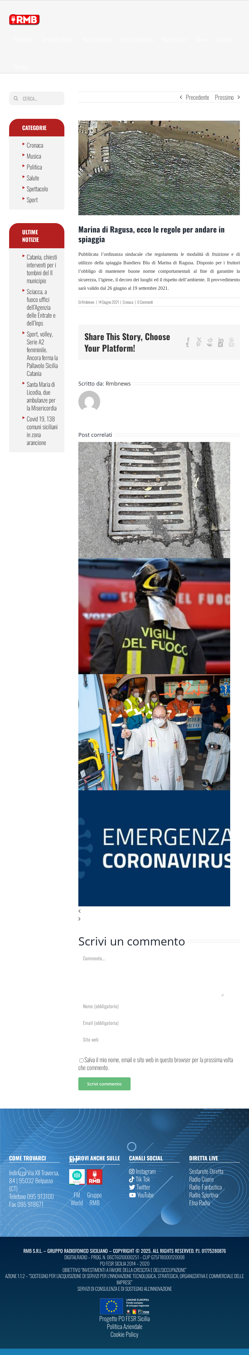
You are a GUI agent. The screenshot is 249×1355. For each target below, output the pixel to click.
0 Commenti (145, 302)
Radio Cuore (201, 1178)
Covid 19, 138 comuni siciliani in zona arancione (42, 430)
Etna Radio (199, 1202)
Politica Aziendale (124, 1326)
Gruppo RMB (94, 1198)
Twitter (142, 1186)
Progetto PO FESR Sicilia (124, 1318)
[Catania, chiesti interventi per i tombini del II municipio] (154, 445)
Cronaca (128, 302)
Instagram (145, 1171)
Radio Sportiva (203, 1194)
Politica (34, 167)
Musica (34, 156)
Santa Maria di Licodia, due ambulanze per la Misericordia (41, 396)
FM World (77, 1198)
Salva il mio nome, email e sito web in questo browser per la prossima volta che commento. (155, 1063)
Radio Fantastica (205, 1186)
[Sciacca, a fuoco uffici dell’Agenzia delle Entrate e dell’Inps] (154, 562)
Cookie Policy (124, 1334)
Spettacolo (37, 188)
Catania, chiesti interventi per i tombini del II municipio (42, 268)
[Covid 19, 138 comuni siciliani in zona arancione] (154, 794)
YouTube (145, 1194)
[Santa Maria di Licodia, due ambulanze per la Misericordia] (154, 678)
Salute (33, 178)
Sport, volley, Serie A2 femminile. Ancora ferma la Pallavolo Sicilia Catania (42, 353)
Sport (32, 199)
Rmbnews (88, 302)
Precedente (197, 97)
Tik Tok (142, 1178)
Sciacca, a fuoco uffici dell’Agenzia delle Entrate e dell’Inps (41, 307)
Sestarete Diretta (206, 1171)
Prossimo (224, 97)
